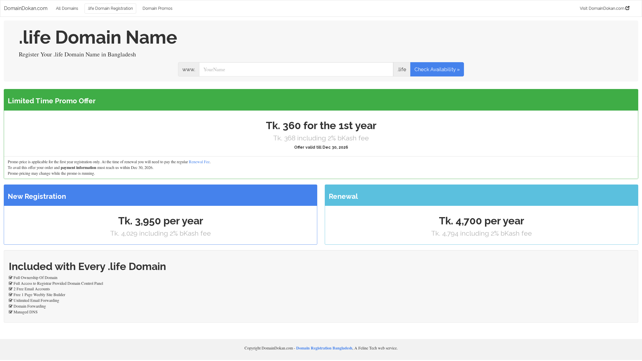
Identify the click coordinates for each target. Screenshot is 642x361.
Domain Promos (157, 8)
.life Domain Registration (110, 8)
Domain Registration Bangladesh (324, 348)
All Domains (67, 8)
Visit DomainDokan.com (602, 8)
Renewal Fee (199, 161)
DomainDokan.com (25, 8)
